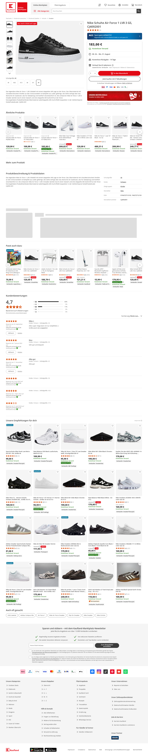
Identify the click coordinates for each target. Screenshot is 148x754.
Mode (10, 708)
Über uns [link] (117, 689)
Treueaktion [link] (83, 704)
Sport (10, 716)
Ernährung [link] (82, 712)
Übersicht (47, 685)
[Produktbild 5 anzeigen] (9, 53)
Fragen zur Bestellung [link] (51, 717)
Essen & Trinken (14, 724)
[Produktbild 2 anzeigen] (9, 31)
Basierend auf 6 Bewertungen (17, 310)
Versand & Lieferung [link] (50, 732)
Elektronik (12, 689)
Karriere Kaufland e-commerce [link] (124, 725)
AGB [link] (100, 750)
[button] (50, 302)
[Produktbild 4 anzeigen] (9, 46)
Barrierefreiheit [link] (137, 750)
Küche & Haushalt (15, 697)
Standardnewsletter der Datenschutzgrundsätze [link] (44, 652)
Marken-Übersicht (15, 727)
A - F (45, 689)
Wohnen (11, 704)
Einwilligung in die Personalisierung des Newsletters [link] (45, 658)
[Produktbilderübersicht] (9, 48)
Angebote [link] (82, 685)
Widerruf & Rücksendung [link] (52, 720)
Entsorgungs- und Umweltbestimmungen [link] (117, 750)
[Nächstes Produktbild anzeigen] (9, 73)
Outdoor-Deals (13, 685)
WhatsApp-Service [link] (85, 720)
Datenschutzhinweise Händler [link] (124, 705)
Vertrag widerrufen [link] (50, 724)
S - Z (45, 701)
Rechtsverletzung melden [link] (52, 736)
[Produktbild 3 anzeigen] (9, 39)
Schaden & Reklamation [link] (52, 728)
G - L (45, 693)
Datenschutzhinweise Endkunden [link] (125, 709)
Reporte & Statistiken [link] (121, 685)
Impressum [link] (71, 750)
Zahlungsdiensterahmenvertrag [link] (124, 701)
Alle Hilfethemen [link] (49, 713)
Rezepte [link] (81, 701)
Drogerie (11, 712)
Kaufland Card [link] (83, 693)
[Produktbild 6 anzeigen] (9, 60)
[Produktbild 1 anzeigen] (9, 24)
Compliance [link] (81, 750)
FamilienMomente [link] (85, 716)
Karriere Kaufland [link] (120, 721)
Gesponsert (9, 135)
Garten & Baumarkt (15, 693)
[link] (60, 5)
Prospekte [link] (82, 689)
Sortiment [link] (82, 697)
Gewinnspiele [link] (83, 708)
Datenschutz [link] (92, 750)
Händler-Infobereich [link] (86, 732)
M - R (45, 697)
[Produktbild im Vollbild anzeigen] (50, 48)
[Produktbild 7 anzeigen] (9, 68)
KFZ (10, 720)
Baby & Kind (13, 701)
